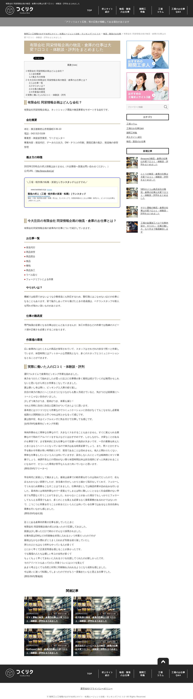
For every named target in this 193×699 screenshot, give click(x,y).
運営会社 (84, 688)
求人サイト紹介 (107, 10)
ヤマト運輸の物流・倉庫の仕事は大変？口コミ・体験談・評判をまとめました (154, 210)
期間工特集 (142, 10)
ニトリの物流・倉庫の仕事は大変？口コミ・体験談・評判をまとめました (154, 177)
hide (75, 65)
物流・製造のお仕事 (125, 10)
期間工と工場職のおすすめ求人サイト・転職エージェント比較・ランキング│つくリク (62, 34)
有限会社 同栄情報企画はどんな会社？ (45, 71)
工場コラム (160, 10)
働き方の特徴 (37, 77)
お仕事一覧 (36, 83)
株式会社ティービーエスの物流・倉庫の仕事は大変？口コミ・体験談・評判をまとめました (96, 649)
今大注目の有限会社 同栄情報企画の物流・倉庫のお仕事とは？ (56, 80)
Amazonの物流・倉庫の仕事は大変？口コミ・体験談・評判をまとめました (154, 161)
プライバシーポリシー (101, 688)
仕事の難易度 (37, 89)
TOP (89, 10)
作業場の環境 (37, 92)
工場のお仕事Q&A (178, 10)
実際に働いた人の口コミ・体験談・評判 (46, 95)
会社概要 (35, 74)
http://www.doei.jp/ (45, 171)
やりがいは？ (37, 86)
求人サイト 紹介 (134, 137)
